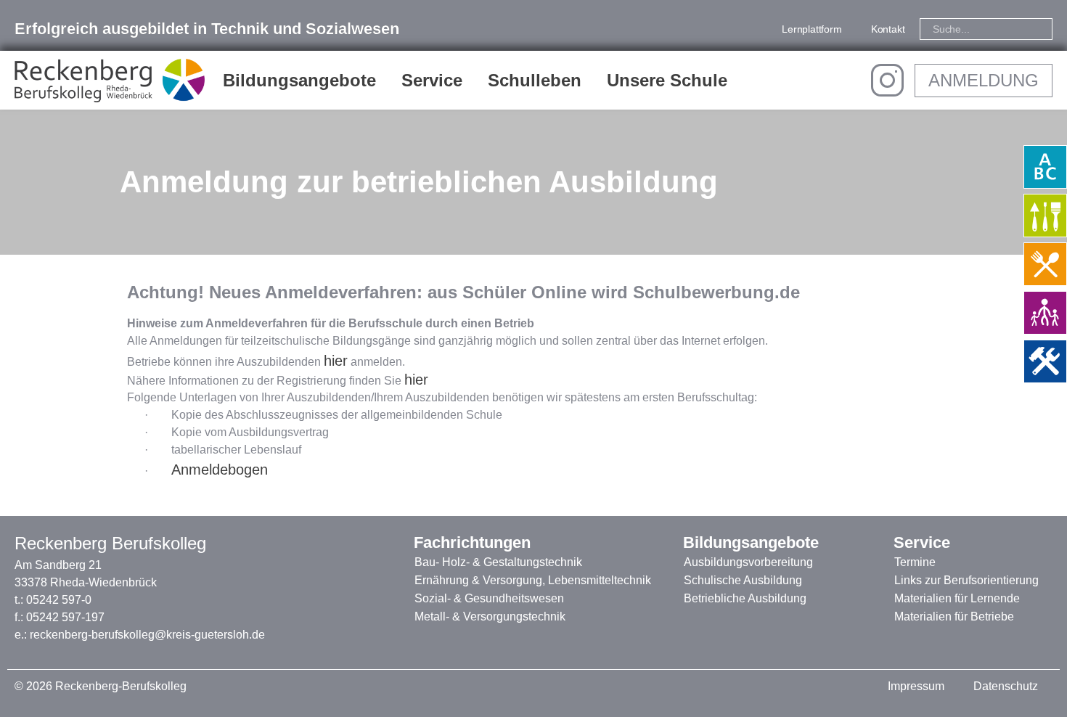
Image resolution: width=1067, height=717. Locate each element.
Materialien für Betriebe (954, 616)
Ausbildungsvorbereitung (748, 562)
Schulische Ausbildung (743, 580)
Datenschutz (1005, 686)
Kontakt (888, 29)
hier (336, 361)
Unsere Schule (667, 80)
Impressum (916, 686)
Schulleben (534, 80)
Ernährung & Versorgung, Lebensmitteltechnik (532, 580)
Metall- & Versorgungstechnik (489, 616)
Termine (915, 562)
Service (431, 80)
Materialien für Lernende (957, 598)
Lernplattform (811, 29)
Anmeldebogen (219, 470)
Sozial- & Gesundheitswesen (489, 598)
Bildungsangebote (299, 80)
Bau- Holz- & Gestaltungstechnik (498, 562)
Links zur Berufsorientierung (966, 580)
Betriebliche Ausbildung (745, 598)
